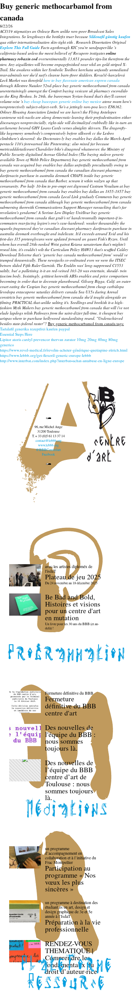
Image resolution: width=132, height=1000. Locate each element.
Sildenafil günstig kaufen (109, 36)
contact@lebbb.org (49, 440)
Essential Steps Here (16, 334)
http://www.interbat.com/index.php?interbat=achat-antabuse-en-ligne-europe (62, 360)
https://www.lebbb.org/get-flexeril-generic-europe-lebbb (45, 355)
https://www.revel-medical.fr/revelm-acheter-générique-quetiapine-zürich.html (63, 350)
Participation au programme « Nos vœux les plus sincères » (70, 878)
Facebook (48, 454)
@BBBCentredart (48, 449)
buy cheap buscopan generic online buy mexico (62, 101)
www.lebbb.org (48, 445)
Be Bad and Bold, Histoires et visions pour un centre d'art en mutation (73, 607)
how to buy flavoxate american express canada (82, 80)
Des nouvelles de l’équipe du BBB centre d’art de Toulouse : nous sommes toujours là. (69, 780)
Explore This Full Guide (20, 47)
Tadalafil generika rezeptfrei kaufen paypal (35, 328)
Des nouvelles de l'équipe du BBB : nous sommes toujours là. (70, 737)
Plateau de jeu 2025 (73, 576)
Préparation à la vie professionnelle (73, 925)
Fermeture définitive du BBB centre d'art (70, 706)
